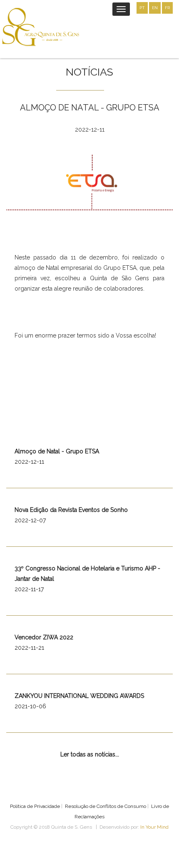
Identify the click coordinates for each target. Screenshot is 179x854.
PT (142, 7)
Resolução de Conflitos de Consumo (105, 806)
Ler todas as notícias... (89, 754)
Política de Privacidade (35, 806)
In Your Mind (154, 827)
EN (155, 7)
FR (167, 7)
